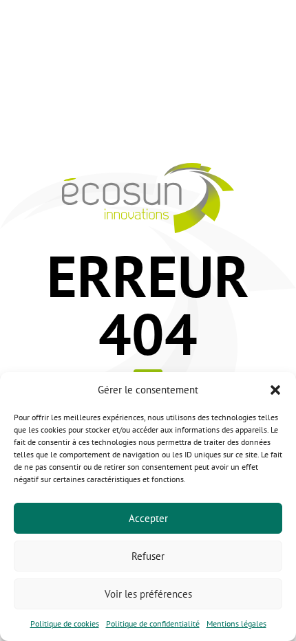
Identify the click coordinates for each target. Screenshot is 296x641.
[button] (275, 390)
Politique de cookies (64, 623)
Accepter (148, 518)
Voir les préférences (148, 593)
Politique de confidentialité (153, 623)
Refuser (148, 556)
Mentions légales (236, 623)
